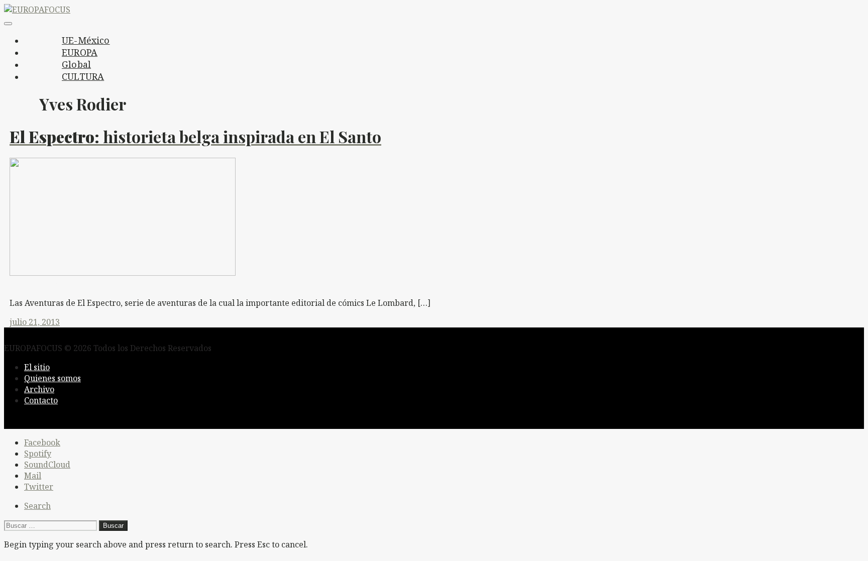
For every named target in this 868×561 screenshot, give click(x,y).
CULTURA (83, 76)
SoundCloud (47, 464)
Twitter (38, 486)
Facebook (42, 442)
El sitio (37, 367)
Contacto (41, 400)
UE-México (86, 40)
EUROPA (79, 52)
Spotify (37, 453)
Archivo (39, 389)
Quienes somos (52, 378)
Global (76, 64)
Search (37, 505)
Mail (32, 475)
